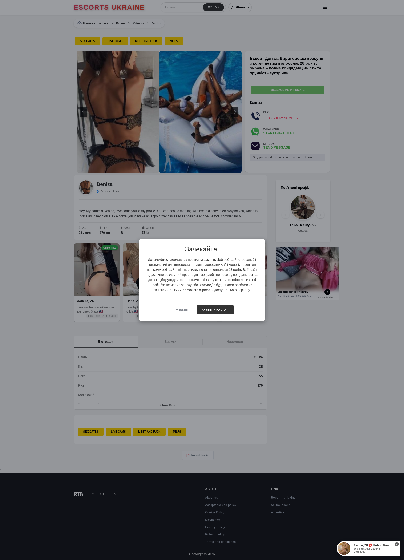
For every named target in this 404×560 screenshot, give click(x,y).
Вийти (183, 309)
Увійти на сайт (216, 309)
